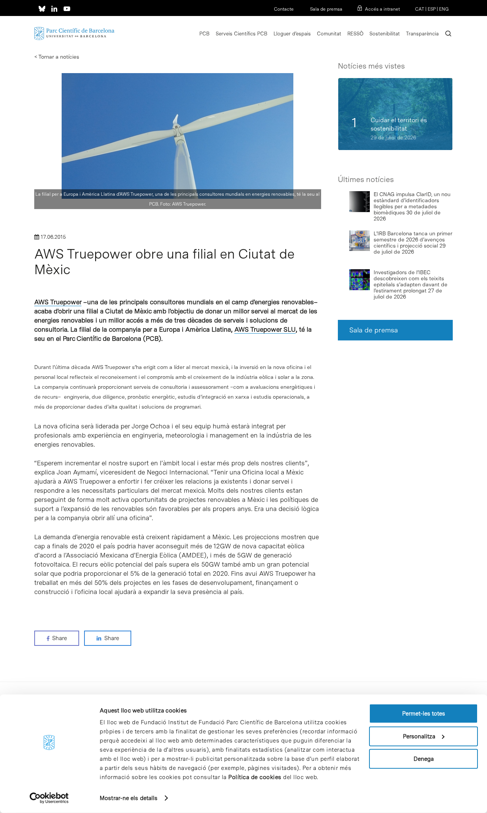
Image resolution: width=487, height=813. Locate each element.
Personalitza (419, 736)
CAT (419, 9)
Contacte (284, 9)
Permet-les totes (423, 713)
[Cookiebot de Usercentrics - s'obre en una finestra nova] (49, 798)
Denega (424, 758)
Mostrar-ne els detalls (129, 798)
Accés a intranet (382, 9)
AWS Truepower (57, 302)
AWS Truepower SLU (265, 329)
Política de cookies (255, 777)
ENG (444, 9)
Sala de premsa (325, 9)
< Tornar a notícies (56, 57)
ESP (432, 9)
